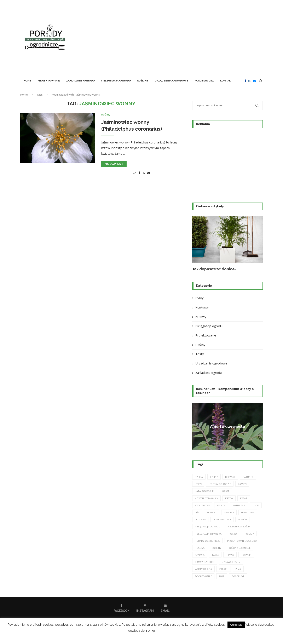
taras (215, 554)
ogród (242, 519)
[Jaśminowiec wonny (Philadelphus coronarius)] (57, 138)
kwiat (243, 498)
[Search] (261, 81)
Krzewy (200, 316)
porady (249, 533)
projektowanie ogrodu (242, 540)
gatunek (247, 476)
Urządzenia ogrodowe (171, 80)
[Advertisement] (183, 37)
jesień (198, 484)
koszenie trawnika (206, 498)
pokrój (233, 533)
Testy (199, 354)
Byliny (199, 298)
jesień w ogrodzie (220, 484)
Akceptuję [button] (236, 625)
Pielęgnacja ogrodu (116, 80)
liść (197, 512)
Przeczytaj (112, 164)
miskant (212, 512)
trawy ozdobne (205, 561)
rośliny (216, 547)
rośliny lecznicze (239, 547)
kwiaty (221, 505)
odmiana (200, 519)
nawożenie (247, 512)
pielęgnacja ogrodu (207, 526)
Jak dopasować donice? (214, 269)
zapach (223, 569)
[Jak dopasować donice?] (227, 239)
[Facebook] (245, 81)
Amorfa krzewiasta (227, 426)
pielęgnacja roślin (238, 526)
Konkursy (202, 307)
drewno (230, 476)
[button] (199, 243)
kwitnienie (239, 505)
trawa (230, 554)
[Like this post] (134, 173)
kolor (226, 491)
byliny (214, 476)
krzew (229, 498)
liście (256, 505)
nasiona (229, 512)
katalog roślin (204, 491)
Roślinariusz (204, 80)
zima (238, 569)
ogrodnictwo (222, 519)
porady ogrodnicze (207, 540)
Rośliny (142, 80)
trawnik (246, 554)
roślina (199, 547)
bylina (199, 476)
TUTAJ (150, 630)
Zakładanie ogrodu (80, 80)
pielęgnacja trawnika (208, 533)
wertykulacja (203, 569)
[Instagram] (249, 81)
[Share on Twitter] (143, 173)
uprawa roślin (231, 561)
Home (27, 80)
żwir (221, 576)
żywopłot (238, 576)
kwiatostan (202, 505)
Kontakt (226, 80)
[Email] (254, 81)
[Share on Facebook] (139, 173)
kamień (242, 484)
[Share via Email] (148, 173)
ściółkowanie (203, 576)
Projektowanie (48, 80)
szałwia (199, 554)
